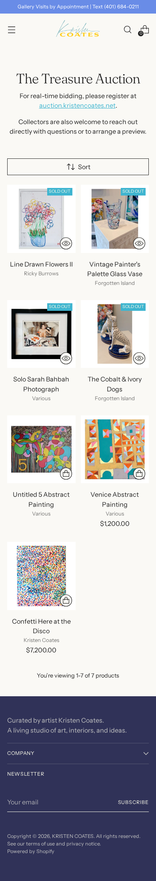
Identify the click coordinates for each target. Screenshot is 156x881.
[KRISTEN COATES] (78, 29)
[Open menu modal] (11, 30)
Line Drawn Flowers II (41, 264)
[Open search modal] (127, 30)
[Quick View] (66, 243)
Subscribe (133, 802)
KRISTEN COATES (73, 836)
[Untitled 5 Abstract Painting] (41, 449)
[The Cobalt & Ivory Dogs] (115, 334)
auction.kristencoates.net (77, 105)
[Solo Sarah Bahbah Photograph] (41, 334)
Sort (84, 167)
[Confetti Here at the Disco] (41, 576)
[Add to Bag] (66, 473)
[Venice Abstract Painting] (115, 449)
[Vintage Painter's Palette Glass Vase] (115, 219)
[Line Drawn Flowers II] (41, 219)
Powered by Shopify (30, 851)
